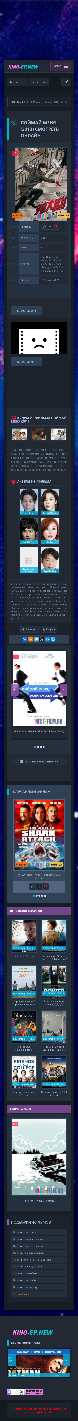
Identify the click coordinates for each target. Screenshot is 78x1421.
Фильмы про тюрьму (25, 1287)
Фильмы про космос (25, 1232)
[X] (41, 639)
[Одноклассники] (30, 639)
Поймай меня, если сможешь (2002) (39, 731)
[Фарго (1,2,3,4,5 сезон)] (39, 1157)
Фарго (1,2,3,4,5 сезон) (39, 1201)
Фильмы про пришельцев (28, 1253)
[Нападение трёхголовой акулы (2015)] (39, 835)
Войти (17, 82)
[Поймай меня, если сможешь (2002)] (39, 689)
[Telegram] (36, 639)
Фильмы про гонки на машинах (32, 1259)
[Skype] (53, 639)
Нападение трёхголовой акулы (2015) (39, 876)
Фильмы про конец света (28, 1246)
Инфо (49, 629)
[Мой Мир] (47, 639)
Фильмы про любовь (25, 1273)
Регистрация (39, 82)
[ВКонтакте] (25, 639)
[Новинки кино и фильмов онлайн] (23, 66)
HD (14, 153)
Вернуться (32, 629)
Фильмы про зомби (24, 1280)
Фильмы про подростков (27, 1266)
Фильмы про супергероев (28, 1239)
